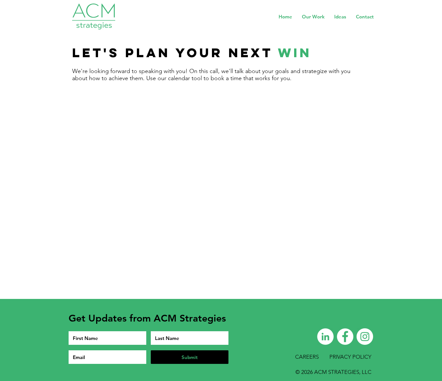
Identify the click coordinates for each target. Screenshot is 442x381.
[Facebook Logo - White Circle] (345, 336)
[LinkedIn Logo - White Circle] (325, 336)
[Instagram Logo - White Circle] (365, 336)
